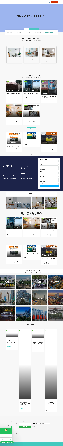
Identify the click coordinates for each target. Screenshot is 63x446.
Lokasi (41, 171)
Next (56, 243)
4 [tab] (30, 154)
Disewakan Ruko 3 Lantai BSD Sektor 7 (50, 96)
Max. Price (39, 31)
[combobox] (11, 32)
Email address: (34, 423)
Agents (21, 2)
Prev (54, 243)
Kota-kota (9, 31)
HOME (8, 2)
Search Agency (24, 426)
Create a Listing (54, 2)
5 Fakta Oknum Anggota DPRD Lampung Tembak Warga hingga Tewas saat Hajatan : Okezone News (38, 342)
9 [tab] (37, 413)
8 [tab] (35, 154)
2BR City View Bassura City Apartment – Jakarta (17, 118)
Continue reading (9, 346)
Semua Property (16, 2)
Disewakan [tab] (36, 28)
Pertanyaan (26, 2)
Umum (26, 400)
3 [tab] (28, 154)
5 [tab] (31, 154)
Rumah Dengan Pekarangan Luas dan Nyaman (16, 93)
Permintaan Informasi (43, 159)
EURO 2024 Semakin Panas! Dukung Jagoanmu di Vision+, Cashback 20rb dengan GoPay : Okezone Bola (12, 341)
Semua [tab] (26, 28)
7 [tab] (34, 154)
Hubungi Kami (31, 2)
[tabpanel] (14, 142)
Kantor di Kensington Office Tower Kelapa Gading (34, 93)
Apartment (9, 425)
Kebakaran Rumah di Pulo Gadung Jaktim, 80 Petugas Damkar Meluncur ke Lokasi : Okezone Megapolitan (25, 403)
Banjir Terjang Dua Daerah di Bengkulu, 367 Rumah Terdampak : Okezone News (51, 402)
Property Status (30, 31)
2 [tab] (27, 154)
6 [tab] (32, 154)
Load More (31, 128)
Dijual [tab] (31, 28)
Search (49, 32)
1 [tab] (26, 413)
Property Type (19, 31)
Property (41, 174)
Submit (49, 186)
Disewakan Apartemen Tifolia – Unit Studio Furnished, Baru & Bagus (38, 118)
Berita (11, 2)
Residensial (8, 423)
